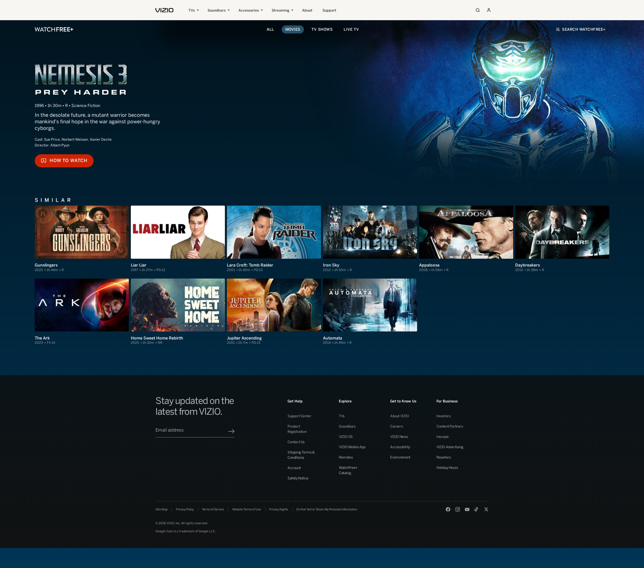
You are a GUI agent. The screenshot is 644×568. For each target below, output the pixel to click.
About (307, 10)
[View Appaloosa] (466, 239)
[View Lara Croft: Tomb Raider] (274, 239)
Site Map (161, 509)
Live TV (351, 29)
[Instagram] (457, 509)
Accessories (248, 10)
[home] (164, 10)
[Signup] (231, 431)
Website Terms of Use (246, 509)
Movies (292, 29)
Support (329, 10)
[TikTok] (476, 509)
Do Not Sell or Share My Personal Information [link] (326, 509)
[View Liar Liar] (178, 239)
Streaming (280, 10)
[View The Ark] (82, 312)
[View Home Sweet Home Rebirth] (178, 312)
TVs (191, 10)
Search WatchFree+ (584, 29)
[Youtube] (467, 509)
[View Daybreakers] (562, 239)
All (270, 29)
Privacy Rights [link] (278, 509)
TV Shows (322, 29)
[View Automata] (370, 312)
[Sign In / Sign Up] (489, 10)
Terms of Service (213, 509)
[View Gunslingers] (82, 239)
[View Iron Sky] (370, 239)
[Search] (478, 10)
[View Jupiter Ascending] (274, 312)
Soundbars (217, 10)
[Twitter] (486, 509)
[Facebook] (448, 509)
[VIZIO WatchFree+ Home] (54, 29)
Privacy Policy (185, 509)
